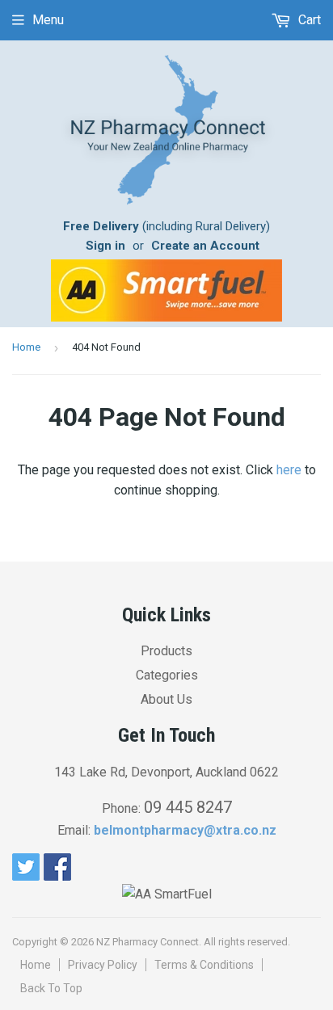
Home (26, 347)
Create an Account (205, 245)
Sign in (105, 245)
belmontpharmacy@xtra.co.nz (185, 830)
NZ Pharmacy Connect (147, 942)
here (288, 470)
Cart (308, 19)
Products (166, 651)
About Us (166, 699)
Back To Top (51, 988)
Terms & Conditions (204, 964)
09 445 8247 (188, 807)
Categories (167, 675)
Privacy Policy (102, 964)
